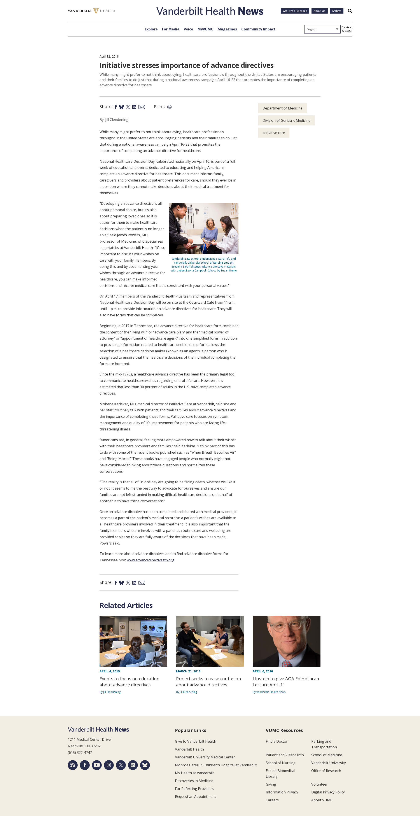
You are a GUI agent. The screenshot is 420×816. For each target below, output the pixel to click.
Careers (272, 800)
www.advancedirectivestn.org (150, 560)
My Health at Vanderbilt (194, 772)
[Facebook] (85, 765)
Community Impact (258, 29)
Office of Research (326, 770)
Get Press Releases (295, 11)
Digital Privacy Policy (328, 792)
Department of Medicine (282, 108)
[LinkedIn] (133, 765)
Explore (151, 29)
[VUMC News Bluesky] (145, 765)
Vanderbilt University (328, 762)
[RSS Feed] (73, 765)
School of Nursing (281, 762)
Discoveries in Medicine (194, 780)
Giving (271, 784)
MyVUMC (205, 29)
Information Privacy (282, 792)
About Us (320, 11)
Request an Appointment (195, 796)
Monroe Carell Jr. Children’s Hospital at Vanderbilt (216, 765)
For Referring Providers (194, 788)
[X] (121, 765)
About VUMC (321, 800)
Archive (336, 11)
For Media (170, 29)
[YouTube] (97, 765)
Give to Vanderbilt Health (195, 741)
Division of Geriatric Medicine (286, 120)
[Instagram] (109, 765)
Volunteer (319, 784)
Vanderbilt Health (189, 749)
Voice (188, 29)
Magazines (227, 29)
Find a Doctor (277, 741)
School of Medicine (326, 755)
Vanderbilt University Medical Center (205, 757)
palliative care (273, 132)
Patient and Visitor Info (285, 755)
